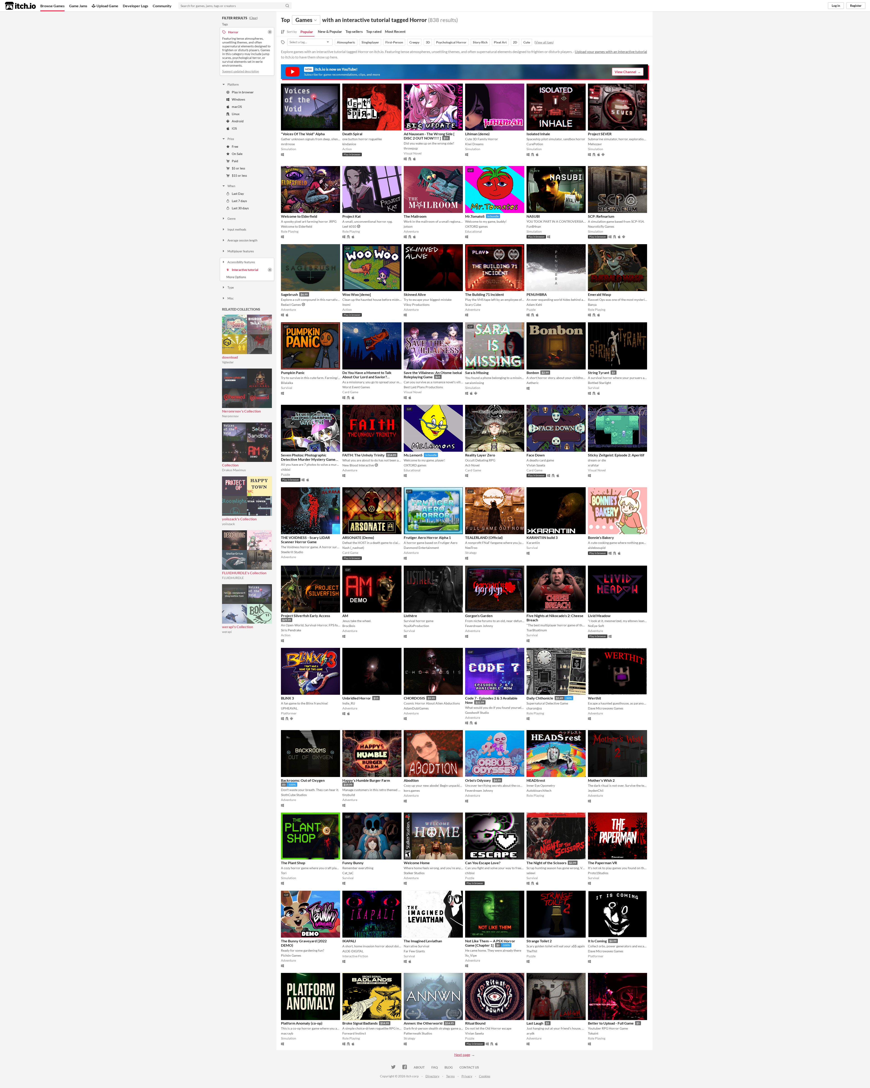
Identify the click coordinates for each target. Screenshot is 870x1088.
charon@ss (534, 708)
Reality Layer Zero (480, 455)
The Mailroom (415, 216)
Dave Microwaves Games (605, 708)
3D (428, 42)
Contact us (469, 1067)
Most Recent (395, 31)
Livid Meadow (599, 615)
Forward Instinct (354, 1033)
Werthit (594, 698)
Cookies (484, 1076)
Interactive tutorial (245, 270)
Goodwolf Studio (477, 712)
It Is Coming (597, 941)
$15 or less (239, 175)
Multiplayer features (240, 251)
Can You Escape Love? (482, 863)
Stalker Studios (414, 873)
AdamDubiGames (416, 708)
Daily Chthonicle (540, 698)
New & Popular (330, 31)
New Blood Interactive (358, 465)
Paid (235, 161)
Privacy (467, 1076)
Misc (230, 298)
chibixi (285, 469)
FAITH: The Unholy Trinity (363, 455)
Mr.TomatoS (475, 216)
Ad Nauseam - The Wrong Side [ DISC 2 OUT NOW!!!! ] (429, 136)
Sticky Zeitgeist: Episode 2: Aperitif (616, 455)
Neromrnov (230, 416)
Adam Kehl (534, 304)
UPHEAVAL (289, 708)
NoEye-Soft (596, 626)
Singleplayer (370, 42)
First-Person (394, 42)
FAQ (434, 1067)
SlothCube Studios (294, 795)
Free (235, 146)
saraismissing (474, 383)
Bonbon (533, 372)
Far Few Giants (414, 951)
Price (230, 139)
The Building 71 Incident (484, 294)
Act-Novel (472, 465)
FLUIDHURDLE (233, 578)
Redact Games (291, 304)
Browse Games (52, 6)
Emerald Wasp (599, 294)
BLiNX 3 (287, 698)
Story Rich (480, 42)
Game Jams (78, 6)
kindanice (349, 144)
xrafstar (593, 465)
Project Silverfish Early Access (305, 615)
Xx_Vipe (471, 955)
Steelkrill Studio (292, 552)
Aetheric (533, 383)
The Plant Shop (293, 863)
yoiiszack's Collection (239, 519)
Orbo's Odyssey (478, 780)
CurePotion (535, 144)
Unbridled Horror (356, 698)
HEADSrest (536, 780)
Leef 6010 (349, 226)
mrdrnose (288, 144)
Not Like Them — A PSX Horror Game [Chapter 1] (490, 943)
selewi (531, 873)
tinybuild (348, 795)
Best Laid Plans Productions (423, 387)
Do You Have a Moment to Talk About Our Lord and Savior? (367, 374)
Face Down (536, 455)
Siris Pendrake (291, 630)
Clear (253, 18)
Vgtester (228, 362)
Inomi (346, 304)
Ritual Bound (475, 1023)
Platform (233, 84)
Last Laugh (535, 1023)
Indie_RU (348, 703)
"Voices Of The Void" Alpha (303, 134)
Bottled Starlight (599, 383)
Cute (526, 42)
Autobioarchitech (539, 790)
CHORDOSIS (414, 698)
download (230, 357)
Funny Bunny (353, 863)
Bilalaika (287, 383)
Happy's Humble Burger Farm (366, 780)
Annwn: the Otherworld (423, 1023)
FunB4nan (534, 226)
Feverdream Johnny (479, 626)
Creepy (414, 42)
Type (230, 287)
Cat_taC (348, 873)
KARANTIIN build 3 (542, 537)
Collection (230, 465)
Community (162, 6)
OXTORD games (476, 226)
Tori (284, 873)
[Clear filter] (270, 270)
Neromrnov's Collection (241, 411)
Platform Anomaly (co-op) (301, 1023)
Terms (450, 1076)
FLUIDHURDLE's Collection (244, 573)
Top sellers (354, 31)
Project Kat (351, 216)
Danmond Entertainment (421, 548)
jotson (408, 226)
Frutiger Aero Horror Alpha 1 (427, 537)
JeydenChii (596, 790)
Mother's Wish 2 (601, 780)
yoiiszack (228, 524)
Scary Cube (473, 304)
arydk (530, 1033)
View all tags (544, 42)
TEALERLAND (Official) (484, 537)
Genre (231, 218)
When (231, 186)
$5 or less (238, 168)
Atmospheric (346, 42)
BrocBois (348, 626)
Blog (449, 1067)
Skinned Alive (415, 294)
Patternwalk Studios (418, 1033)
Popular (306, 31)
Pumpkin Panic (293, 372)
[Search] (287, 5)
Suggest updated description (240, 71)
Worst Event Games (356, 387)
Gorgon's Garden (479, 615)
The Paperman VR (602, 863)
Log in (836, 5)
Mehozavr (595, 144)
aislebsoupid (597, 548)
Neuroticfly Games (601, 226)
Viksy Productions (417, 304)
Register (856, 5)
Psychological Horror (451, 42)
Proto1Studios (598, 873)
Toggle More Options (247, 277)
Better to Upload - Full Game (611, 1023)
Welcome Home (417, 863)
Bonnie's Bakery (601, 537)
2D (515, 42)
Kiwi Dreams (474, 144)
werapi (227, 632)
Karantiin (533, 543)
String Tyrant (598, 372)
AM (345, 615)
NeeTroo (471, 548)
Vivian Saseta (536, 465)
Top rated (374, 31)
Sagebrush (289, 294)
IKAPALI (349, 941)
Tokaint (593, 1033)
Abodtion (411, 780)
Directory (432, 1076)
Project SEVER (599, 134)
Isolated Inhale (538, 134)
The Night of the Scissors (546, 863)
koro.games (412, 790)
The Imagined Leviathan (423, 941)
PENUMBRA (537, 294)
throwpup (411, 148)
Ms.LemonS (413, 455)
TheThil (532, 951)
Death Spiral (352, 134)
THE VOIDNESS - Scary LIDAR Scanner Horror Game (305, 539)
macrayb (287, 1033)
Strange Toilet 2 (539, 941)
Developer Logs (135, 6)
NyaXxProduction (416, 626)
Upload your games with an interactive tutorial (611, 51)
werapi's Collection (237, 627)
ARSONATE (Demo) (358, 537)
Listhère (410, 615)
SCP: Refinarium (601, 216)
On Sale (237, 154)
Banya (592, 304)
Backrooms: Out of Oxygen (303, 780)
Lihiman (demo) (477, 134)
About (419, 1067)
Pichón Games (291, 955)
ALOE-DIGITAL (352, 951)
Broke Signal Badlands (360, 1023)
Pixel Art (500, 42)
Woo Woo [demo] (356, 294)
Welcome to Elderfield (299, 216)
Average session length (242, 240)
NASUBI (533, 216)
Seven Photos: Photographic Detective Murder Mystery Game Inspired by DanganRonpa (308, 459)
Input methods (236, 229)
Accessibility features (241, 262)
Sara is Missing (476, 372)
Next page (462, 1054)
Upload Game (107, 6)
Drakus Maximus (234, 470)
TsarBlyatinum (537, 630)
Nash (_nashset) (353, 548)
